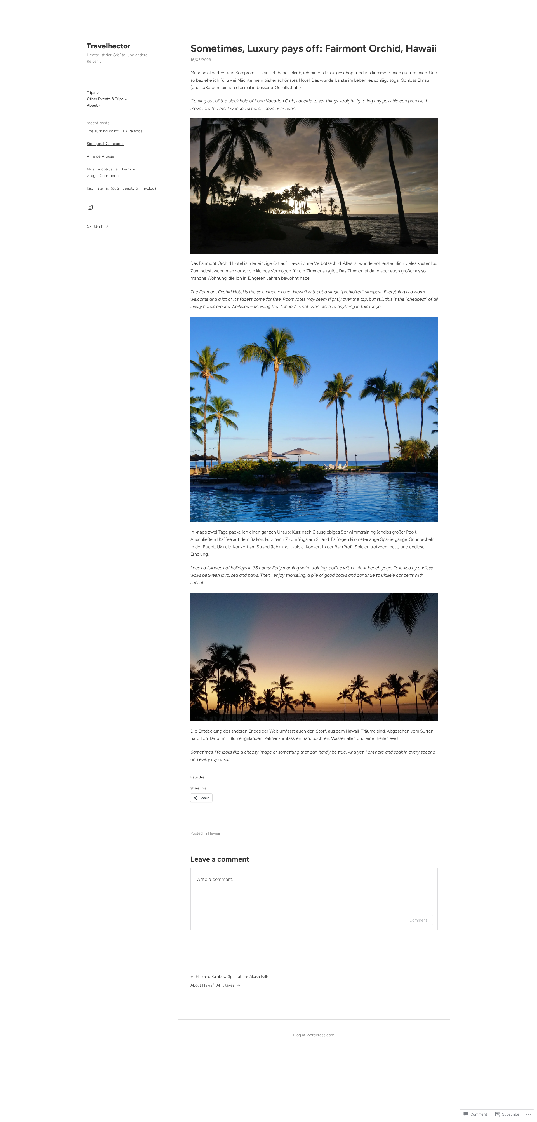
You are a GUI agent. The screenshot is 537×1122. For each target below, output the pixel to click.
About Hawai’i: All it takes (212, 985)
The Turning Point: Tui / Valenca (114, 131)
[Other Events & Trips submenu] (126, 99)
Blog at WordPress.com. (314, 1035)
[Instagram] (90, 207)
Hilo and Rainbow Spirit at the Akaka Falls (232, 976)
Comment (418, 920)
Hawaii (214, 833)
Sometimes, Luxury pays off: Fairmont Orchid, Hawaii (313, 48)
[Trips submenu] (97, 93)
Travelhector (108, 45)
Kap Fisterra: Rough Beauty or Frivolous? (122, 188)
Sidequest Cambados (105, 143)
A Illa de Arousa (100, 156)
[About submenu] (100, 105)
